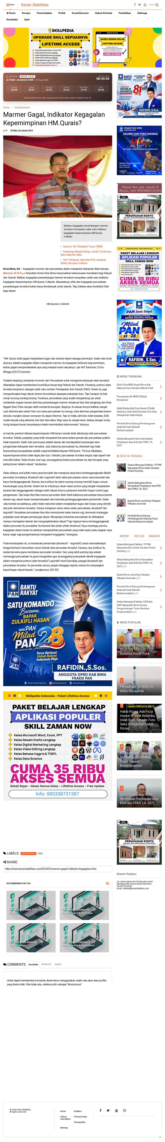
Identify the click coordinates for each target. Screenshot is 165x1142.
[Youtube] (145, 4)
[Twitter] (139, 4)
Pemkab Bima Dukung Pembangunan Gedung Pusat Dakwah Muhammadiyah (143, 518)
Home (12, 13)
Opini (27, 19)
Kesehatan (12, 19)
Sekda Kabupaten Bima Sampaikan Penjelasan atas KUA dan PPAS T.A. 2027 (144, 486)
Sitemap (64, 1128)
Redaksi (77, 1111)
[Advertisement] (27, 241)
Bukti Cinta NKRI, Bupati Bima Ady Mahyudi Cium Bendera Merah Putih (137, 649)
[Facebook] (135, 4)
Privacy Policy (80, 1117)
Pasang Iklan (79, 1122)
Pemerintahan (44, 13)
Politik (61, 13)
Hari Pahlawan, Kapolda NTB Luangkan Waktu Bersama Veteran (83, 261)
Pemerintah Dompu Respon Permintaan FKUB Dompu (79, 911)
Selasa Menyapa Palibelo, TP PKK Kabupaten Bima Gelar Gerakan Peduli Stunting (144, 468)
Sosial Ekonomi (80, 13)
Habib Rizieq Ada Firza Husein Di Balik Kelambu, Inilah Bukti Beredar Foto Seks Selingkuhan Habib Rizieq (137, 720)
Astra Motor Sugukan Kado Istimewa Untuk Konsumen (78, 944)
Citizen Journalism (65, 1118)
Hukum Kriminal (103, 13)
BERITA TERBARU (130, 456)
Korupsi (26, 13)
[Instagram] (124, 1110)
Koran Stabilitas (35, 5)
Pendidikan (125, 13)
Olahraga (142, 13)
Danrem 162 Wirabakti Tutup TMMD (83, 246)
